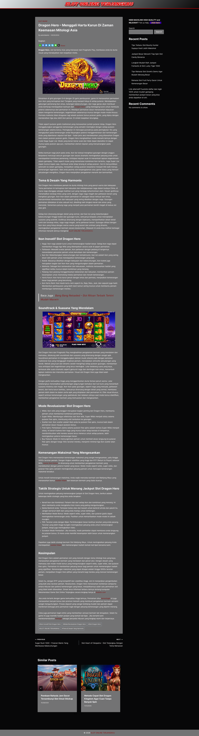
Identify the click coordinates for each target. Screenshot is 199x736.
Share (63, 46)
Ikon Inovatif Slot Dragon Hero (50, 624)
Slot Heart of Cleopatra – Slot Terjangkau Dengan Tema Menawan (102, 643)
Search (132, 28)
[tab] (74, 713)
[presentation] (57, 678)
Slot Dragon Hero (94, 624)
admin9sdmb (45, 35)
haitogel (58, 619)
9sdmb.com (101, 592)
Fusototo (144, 89)
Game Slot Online (50, 463)
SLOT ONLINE (42, 21)
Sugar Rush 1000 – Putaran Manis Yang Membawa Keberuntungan (51, 643)
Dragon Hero (80, 107)
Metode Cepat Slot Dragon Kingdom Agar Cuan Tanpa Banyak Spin (97, 698)
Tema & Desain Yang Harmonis (72, 628)
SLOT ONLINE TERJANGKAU (81, 231)
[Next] (117, 688)
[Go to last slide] (41, 688)
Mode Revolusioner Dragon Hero (74, 624)
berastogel (105, 598)
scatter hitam (60, 481)
